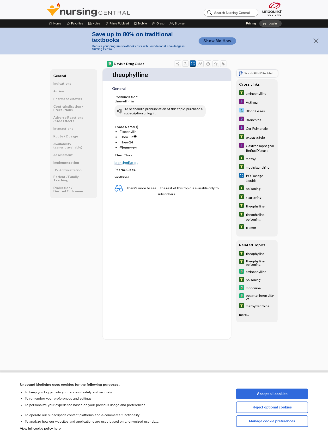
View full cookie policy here (40, 428)
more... (244, 315)
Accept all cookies (272, 394)
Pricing (251, 23)
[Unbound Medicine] (272, 8)
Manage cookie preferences (272, 421)
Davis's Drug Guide (129, 64)
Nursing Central (106, 9)
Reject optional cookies (272, 407)
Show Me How (217, 41)
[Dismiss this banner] (316, 40)
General (59, 76)
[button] (178, 23)
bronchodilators (126, 162)
